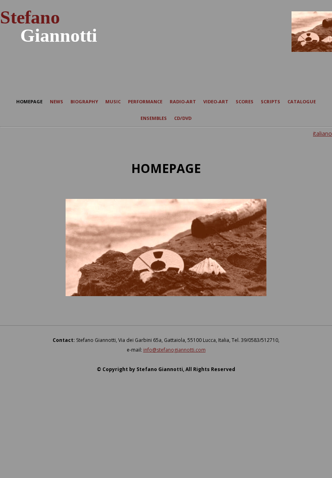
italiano (322, 133)
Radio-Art (183, 101)
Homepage (29, 101)
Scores (244, 101)
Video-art (215, 101)
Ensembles (153, 118)
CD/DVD (183, 118)
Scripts (270, 101)
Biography (84, 101)
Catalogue (301, 101)
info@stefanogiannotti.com (174, 349)
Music (113, 101)
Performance (145, 101)
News (56, 101)
